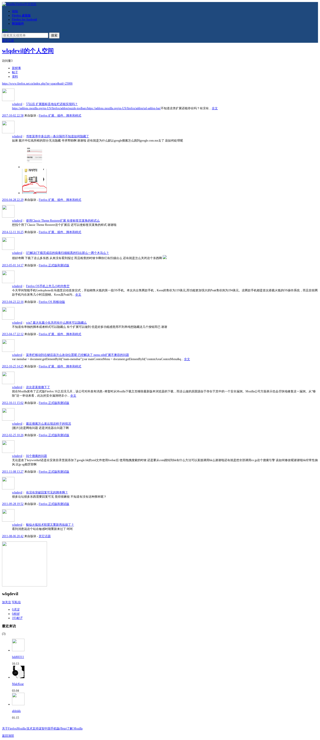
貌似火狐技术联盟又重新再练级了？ (50, 524)
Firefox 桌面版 (21, 15)
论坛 (15, 11)
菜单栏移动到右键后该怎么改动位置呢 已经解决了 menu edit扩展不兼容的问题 (77, 355)
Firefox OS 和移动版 (52, 302)
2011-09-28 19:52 (13, 504)
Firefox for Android (24, 19)
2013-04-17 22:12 (13, 334)
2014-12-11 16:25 (13, 232)
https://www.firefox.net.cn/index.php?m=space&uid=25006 (37, 83)
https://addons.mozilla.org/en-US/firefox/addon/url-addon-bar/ (124, 108)
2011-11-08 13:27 (13, 471)
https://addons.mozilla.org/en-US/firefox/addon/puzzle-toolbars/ (49, 108)
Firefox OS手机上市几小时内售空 (48, 286)
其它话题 (45, 536)
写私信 (16, 602)
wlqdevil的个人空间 (28, 51)
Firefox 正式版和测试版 (54, 265)
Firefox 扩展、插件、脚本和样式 (60, 115)
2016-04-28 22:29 (13, 200)
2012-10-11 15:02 (13, 403)
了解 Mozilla (74, 728)
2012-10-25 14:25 (13, 366)
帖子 (15, 72)
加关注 (6, 602)
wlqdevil (17, 104)
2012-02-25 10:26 (13, 435)
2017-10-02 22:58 (13, 115)
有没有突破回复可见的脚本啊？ (47, 492)
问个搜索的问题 (36, 456)
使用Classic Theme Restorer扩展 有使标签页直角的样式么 (63, 220)
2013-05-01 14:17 (13, 265)
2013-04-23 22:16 (13, 302)
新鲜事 (16, 68)
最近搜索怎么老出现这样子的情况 (48, 423)
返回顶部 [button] (8, 735)
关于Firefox (9, 728)
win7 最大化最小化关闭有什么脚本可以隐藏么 (56, 322)
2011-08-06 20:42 (13, 536)
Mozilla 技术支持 (27, 728)
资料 (15, 76)
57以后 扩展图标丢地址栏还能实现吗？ (52, 104)
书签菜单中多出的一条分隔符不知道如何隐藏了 (57, 136)
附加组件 (18, 23)
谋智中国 (44, 728)
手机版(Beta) (58, 728)
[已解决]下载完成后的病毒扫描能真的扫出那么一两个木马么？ (67, 253)
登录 (5, 40)
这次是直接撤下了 (38, 387)
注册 (11, 40)
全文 (215, 108)
